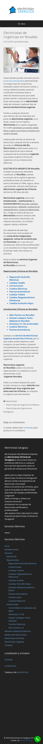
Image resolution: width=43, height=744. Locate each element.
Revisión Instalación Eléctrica (18, 631)
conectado (28, 427)
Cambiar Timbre (16, 570)
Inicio (7, 546)
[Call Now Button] (37, 739)
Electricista (12, 556)
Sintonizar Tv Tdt (16, 614)
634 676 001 (23, 672)
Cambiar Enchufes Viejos (19, 584)
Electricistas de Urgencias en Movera (22, 404)
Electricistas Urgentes (14, 641)
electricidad (11, 401)
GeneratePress (26, 740)
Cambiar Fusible (16, 580)
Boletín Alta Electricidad (15, 634)
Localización (10, 666)
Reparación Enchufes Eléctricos (22, 563)
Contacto (9, 645)
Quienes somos (11, 549)
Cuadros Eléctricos (16, 601)
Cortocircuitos (14, 567)
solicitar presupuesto (14, 80)
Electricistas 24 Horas (14, 638)
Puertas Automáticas (19, 329)
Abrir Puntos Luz (16, 627)
